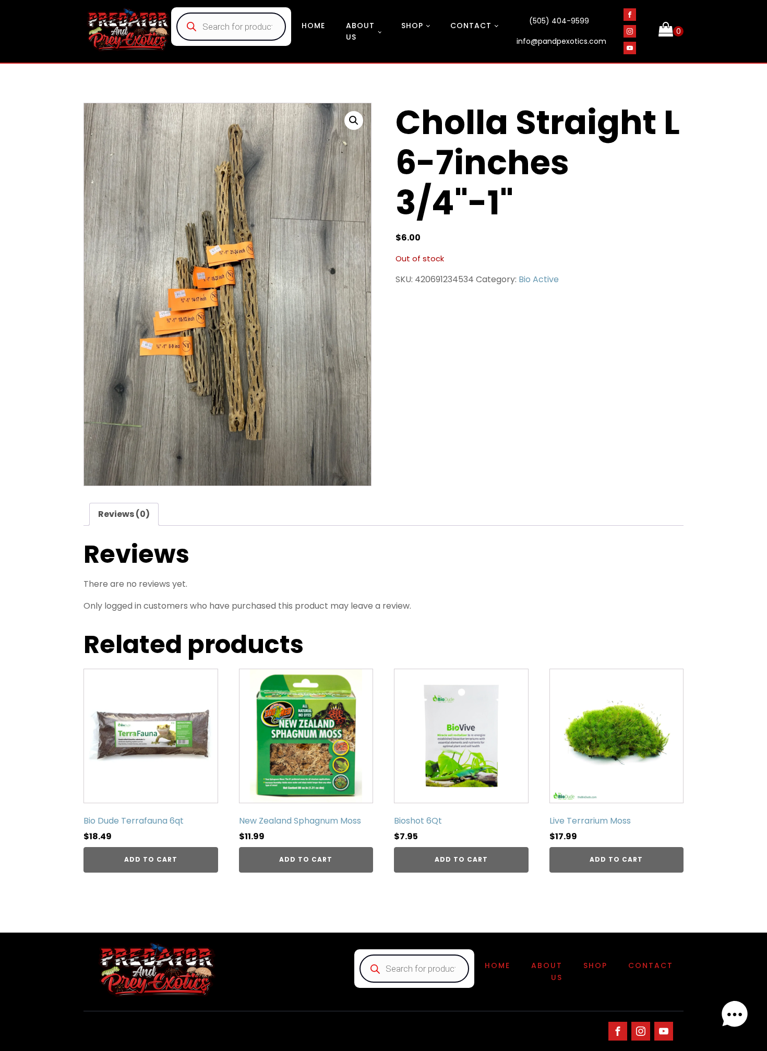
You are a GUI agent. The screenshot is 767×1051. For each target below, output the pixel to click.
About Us (360, 31)
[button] (353, 120)
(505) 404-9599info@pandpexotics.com (561, 31)
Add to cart (150, 859)
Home (313, 25)
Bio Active (539, 279)
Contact (471, 25)
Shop (412, 25)
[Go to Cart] (671, 31)
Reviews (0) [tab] (124, 514)
